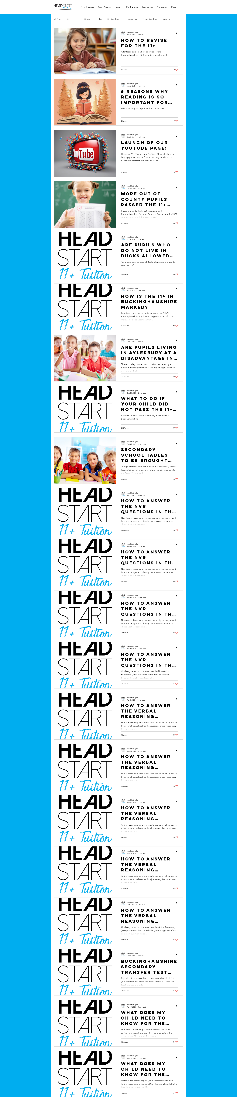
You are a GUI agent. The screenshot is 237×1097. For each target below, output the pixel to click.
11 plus (87, 19)
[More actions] (177, 33)
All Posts (57, 19)
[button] (179, 19)
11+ (68, 19)
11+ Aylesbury (113, 19)
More (165, 19)
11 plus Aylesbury (149, 19)
